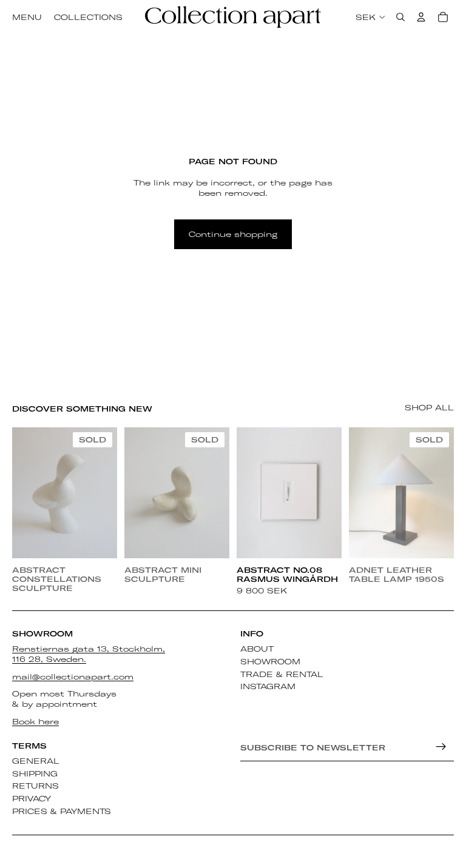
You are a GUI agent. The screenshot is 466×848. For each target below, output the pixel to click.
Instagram (267, 687)
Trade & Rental (281, 674)
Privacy (31, 799)
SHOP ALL (429, 407)
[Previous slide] (23, 493)
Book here (35, 721)
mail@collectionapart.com (72, 676)
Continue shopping (233, 234)
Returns (35, 786)
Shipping (35, 773)
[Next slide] (106, 493)
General (35, 760)
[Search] (400, 17)
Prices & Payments (61, 811)
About (257, 648)
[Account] (421, 17)
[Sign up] (441, 747)
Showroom (270, 661)
